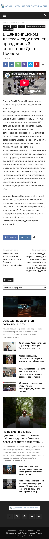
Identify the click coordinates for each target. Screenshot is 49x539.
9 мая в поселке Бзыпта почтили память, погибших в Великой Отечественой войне (12, 259)
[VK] (11, 64)
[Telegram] (30, 64)
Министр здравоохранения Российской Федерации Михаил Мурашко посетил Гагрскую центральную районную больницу (31, 486)
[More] (43, 64)
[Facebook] (5, 64)
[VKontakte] (32, 516)
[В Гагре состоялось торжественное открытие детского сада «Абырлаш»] (9, 359)
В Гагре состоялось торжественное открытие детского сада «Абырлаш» (31, 358)
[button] (4, 15)
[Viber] (24, 64)
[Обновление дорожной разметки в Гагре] (24, 306)
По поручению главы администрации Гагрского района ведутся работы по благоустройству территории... (23, 436)
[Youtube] (39, 516)
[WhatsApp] (18, 64)
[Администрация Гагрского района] (24, 6)
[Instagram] (17, 516)
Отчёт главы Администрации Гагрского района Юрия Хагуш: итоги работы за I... (32, 345)
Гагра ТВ (21, 26)
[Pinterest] (36, 64)
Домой (5, 22)
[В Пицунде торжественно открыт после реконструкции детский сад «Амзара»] (9, 386)
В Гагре (23, 22)
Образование (8, 29)
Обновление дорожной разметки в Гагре (18, 322)
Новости (14, 22)
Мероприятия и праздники (36, 26)
